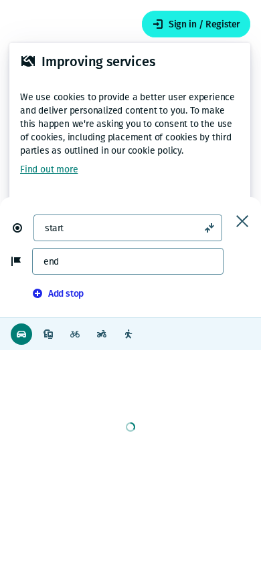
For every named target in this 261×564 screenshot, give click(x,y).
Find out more (49, 169)
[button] (22, 228)
